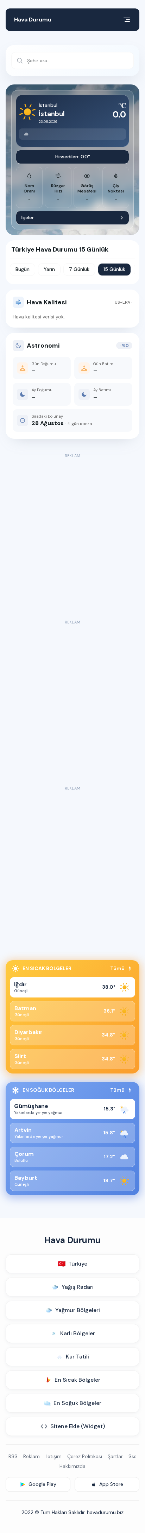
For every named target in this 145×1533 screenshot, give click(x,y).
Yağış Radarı (78, 1287)
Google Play (42, 1484)
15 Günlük (114, 269)
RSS (13, 1456)
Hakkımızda (72, 1466)
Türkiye (72, 1264)
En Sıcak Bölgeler (77, 1379)
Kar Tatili (77, 1356)
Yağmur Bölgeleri (77, 1310)
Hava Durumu (32, 19)
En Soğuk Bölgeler (77, 1403)
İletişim (53, 1456)
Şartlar (115, 1456)
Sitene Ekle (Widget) (77, 1426)
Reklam (31, 1456)
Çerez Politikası (84, 1456)
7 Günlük (79, 269)
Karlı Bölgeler (77, 1333)
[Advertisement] (72, 532)
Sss (132, 1456)
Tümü (117, 968)
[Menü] (126, 19)
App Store (111, 1484)
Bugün (22, 269)
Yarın (49, 269)
